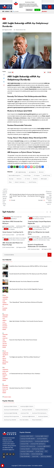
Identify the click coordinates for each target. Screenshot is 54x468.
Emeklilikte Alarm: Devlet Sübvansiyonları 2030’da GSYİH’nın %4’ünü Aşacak (28, 266)
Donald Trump (46, 175)
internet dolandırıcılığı (37, 454)
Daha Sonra (29, 10)
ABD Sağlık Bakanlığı (21, 172)
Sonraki (40, 200)
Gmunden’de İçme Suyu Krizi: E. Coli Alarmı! (20, 388)
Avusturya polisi (25, 413)
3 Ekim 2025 (46, 236)
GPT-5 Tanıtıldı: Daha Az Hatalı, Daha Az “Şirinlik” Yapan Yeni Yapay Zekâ (18, 196)
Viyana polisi (35, 456)
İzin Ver (37, 10)
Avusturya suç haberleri (10, 419)
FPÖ (46, 451)
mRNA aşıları (44, 179)
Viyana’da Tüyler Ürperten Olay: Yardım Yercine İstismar (23, 339)
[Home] (3, 11)
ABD (12, 11)
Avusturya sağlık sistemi (28, 416)
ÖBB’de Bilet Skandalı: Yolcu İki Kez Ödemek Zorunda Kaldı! (24, 281)
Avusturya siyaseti (43, 416)
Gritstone (19, 179)
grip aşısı (11, 179)
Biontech (41, 172)
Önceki (13, 200)
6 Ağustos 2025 (47, 249)
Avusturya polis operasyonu (39, 413)
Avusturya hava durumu (41, 409)
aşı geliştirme (32, 172)
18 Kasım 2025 (46, 226)
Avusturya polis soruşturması (11, 416)
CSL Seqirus (37, 175)
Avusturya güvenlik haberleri (11, 409)
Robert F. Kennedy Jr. (20, 182)
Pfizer (10, 182)
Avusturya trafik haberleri (26, 451)
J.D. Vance (27, 179)
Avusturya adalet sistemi (10, 406)
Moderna (35, 179)
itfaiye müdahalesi (36, 419)
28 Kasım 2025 (21, 226)
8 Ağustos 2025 (8, 29)
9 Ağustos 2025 (22, 247)
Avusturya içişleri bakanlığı (10, 413)
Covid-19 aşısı (27, 175)
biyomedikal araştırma (14, 175)
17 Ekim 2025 (21, 234)
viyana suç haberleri (45, 456)
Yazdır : (10, 72)
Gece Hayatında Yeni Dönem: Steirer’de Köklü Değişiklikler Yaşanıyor (26, 289)
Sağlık (6, 228)
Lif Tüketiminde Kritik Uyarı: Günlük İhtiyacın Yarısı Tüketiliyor (24, 373)
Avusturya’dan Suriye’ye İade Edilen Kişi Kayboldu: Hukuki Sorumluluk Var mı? (35, 196)
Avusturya (7, 218)
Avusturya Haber (26, 465)
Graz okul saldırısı (24, 419)
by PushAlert (16, 11)
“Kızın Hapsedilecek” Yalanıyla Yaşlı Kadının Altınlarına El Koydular (25, 302)
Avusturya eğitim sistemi (26, 406)
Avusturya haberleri (27, 409)
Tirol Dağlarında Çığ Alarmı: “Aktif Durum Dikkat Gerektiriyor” (24, 357)
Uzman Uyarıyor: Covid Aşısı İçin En (13, 232)
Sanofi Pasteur (32, 182)
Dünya (7, 11)
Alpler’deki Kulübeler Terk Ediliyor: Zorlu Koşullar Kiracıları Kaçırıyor (26, 321)
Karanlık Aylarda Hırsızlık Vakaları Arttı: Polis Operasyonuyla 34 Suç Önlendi (28, 273)
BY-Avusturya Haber (9, 226)
